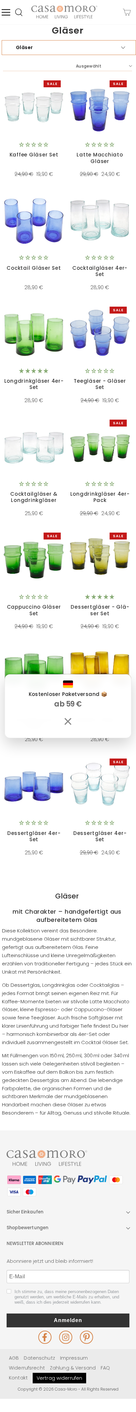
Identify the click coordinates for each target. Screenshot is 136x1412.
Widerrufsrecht (27, 1368)
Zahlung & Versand (73, 1368)
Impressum (74, 1358)
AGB (14, 1358)
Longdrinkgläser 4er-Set (34, 384)
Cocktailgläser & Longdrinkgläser (33, 497)
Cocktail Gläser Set (34, 268)
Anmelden (68, 1320)
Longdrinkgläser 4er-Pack (100, 497)
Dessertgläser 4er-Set (34, 836)
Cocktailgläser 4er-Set (99, 271)
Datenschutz (39, 1358)
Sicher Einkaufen (25, 1212)
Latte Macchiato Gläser (100, 158)
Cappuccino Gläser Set (34, 610)
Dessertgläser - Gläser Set (100, 610)
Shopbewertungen (27, 1228)
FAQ (105, 1368)
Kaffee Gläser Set (34, 155)
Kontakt (18, 1377)
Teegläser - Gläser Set (100, 384)
